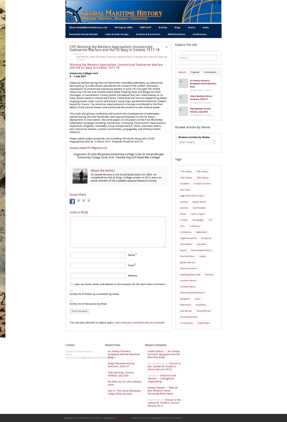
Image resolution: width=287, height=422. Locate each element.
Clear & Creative (123, 418)
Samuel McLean (203, 311)
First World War (83, 57)
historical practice (188, 268)
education (201, 244)
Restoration (185, 305)
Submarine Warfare (125, 57)
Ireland (92, 57)
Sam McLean (186, 311)
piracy (197, 299)
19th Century (186, 178)
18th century (202, 171)
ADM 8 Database (176, 34)
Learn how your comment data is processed (139, 322)
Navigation (185, 299)
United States (204, 323)
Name (131, 255)
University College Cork (158, 57)
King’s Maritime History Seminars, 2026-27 (201, 98)
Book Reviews (199, 208)
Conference (194, 226)
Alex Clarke (185, 190)
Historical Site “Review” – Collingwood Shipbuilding (162, 378)
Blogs (178, 27)
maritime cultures (188, 280)
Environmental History (201, 250)
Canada (183, 220)
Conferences (199, 34)
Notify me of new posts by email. (88, 303)
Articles (163, 27)
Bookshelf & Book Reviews (83, 34)
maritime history (187, 287)
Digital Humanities (188, 238)
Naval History (101, 57)
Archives (184, 202)
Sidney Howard (156, 387)
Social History (186, 323)
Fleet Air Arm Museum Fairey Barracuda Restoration (163, 390)
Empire (183, 250)
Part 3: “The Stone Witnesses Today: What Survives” (124, 392)
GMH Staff (145, 27)
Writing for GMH (123, 27)
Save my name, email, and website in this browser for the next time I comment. (120, 284)
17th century (186, 171)
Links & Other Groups (117, 34)
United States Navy (140, 57)
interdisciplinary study (190, 274)
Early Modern (186, 244)
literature (209, 274)
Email (131, 265)
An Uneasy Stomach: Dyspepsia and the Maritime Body (203, 83)
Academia (184, 184)
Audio (206, 27)
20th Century (202, 178)
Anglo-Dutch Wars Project (192, 196)
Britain (183, 214)
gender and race (187, 262)
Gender (202, 256)
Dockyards (206, 238)
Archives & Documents (148, 34)
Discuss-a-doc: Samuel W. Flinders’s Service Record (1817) (164, 366)
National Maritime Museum (192, 293)
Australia (184, 208)
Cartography (198, 220)
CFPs (182, 226)
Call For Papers (198, 214)
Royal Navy (112, 57)
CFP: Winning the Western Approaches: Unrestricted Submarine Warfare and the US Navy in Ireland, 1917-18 (115, 48)
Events (191, 27)
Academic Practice (202, 184)
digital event (201, 232)
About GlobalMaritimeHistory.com (88, 27)
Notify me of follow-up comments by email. (94, 294)
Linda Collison (156, 351)
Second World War (188, 317)
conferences (185, 232)
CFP (210, 220)
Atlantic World (198, 202)
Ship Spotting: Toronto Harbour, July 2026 (200, 110)
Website (132, 275)
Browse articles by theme (194, 137)
